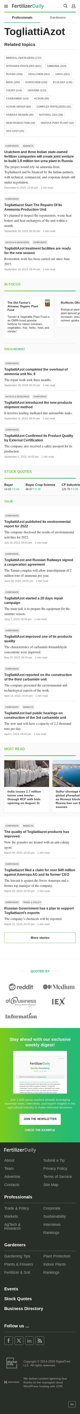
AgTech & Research (17, 242)
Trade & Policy (32, 902)
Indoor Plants (54, 1264)
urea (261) (62, 74)
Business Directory (23, 1308)
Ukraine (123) (37, 90)
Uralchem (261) (39, 74)
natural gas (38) (51, 114)
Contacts (11, 1185)
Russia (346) (14, 74)
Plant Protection (56, 1256)
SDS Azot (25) (15, 131)
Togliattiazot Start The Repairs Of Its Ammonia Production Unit (33, 207)
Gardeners (58, 17)
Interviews (52, 1224)
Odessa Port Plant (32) (57, 122)
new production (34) (20, 122)
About (9, 1160)
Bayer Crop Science (40, 485)
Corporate (12, 146)
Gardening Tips (17, 1256)
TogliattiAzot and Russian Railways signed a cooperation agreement (38, 562)
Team (9, 1168)
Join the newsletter (40, 1119)
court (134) (14, 90)
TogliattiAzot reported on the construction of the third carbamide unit (38, 677)
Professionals (22, 17)
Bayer (8, 485)
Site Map (50, 1185)
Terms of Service (57, 1177)
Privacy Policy (55, 1168)
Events (11, 1289)
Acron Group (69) (18, 106)
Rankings (51, 1233)
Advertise (12, 1177)
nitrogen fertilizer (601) (23, 66)
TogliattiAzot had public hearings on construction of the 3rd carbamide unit (35, 715)
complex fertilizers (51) (53, 106)
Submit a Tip (54, 1160)
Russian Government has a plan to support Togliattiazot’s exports (39, 911)
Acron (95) (41, 98)
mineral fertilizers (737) (23, 57)
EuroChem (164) (36, 82)
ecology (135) (62, 82)
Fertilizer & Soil (17, 1272)
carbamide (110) (17, 98)
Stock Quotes (18, 1298)
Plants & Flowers (18, 1264)
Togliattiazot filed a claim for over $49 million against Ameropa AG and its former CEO (39, 872)
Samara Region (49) (19, 114)
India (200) (13, 82)
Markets (28, 146)
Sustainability (54, 1216)
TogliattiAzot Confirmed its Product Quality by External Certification (38, 438)
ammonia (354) (56, 66)
